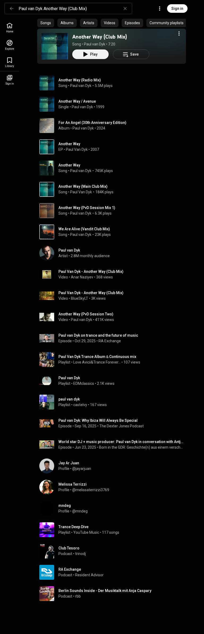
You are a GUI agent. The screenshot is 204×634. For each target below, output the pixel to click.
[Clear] (125, 8)
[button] (54, 46)
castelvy (80, 405)
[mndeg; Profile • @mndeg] (113, 508)
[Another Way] (113, 146)
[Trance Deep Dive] (113, 529)
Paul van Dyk (94, 44)
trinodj (80, 554)
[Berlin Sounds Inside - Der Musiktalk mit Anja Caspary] (113, 593)
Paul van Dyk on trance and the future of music (98, 335)
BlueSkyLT (79, 298)
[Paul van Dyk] (113, 253)
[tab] (45, 23)
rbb (78, 596)
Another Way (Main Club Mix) (83, 186)
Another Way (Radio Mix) (79, 80)
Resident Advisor (89, 575)
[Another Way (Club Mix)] (54, 46)
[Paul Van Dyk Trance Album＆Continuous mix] (113, 359)
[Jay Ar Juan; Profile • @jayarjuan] (113, 466)
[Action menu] (179, 33)
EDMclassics (83, 383)
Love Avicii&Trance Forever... (97, 362)
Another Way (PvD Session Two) (85, 314)
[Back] (11, 8)
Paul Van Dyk (77, 149)
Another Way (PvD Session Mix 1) (86, 208)
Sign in (177, 8)
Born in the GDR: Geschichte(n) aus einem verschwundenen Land (141, 447)
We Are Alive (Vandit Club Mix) (84, 229)
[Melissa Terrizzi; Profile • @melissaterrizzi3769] (113, 487)
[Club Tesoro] (113, 551)
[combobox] (75, 8)
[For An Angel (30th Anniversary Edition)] (113, 125)
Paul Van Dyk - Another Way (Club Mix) (91, 271)
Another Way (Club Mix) (99, 37)
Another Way (69, 165)
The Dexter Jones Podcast (121, 426)
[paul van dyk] (113, 402)
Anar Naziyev (82, 277)
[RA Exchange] (113, 572)
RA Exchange (110, 341)
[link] (9, 27)
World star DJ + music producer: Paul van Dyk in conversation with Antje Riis (121, 442)
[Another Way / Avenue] (113, 104)
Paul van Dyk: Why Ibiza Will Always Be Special (98, 420)
